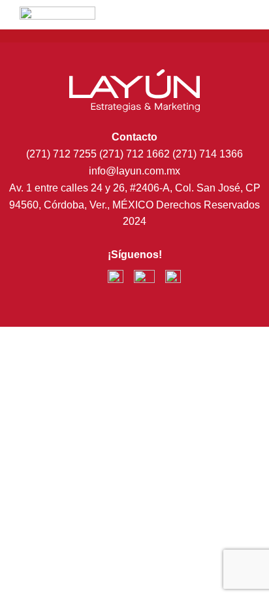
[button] (217, 25)
